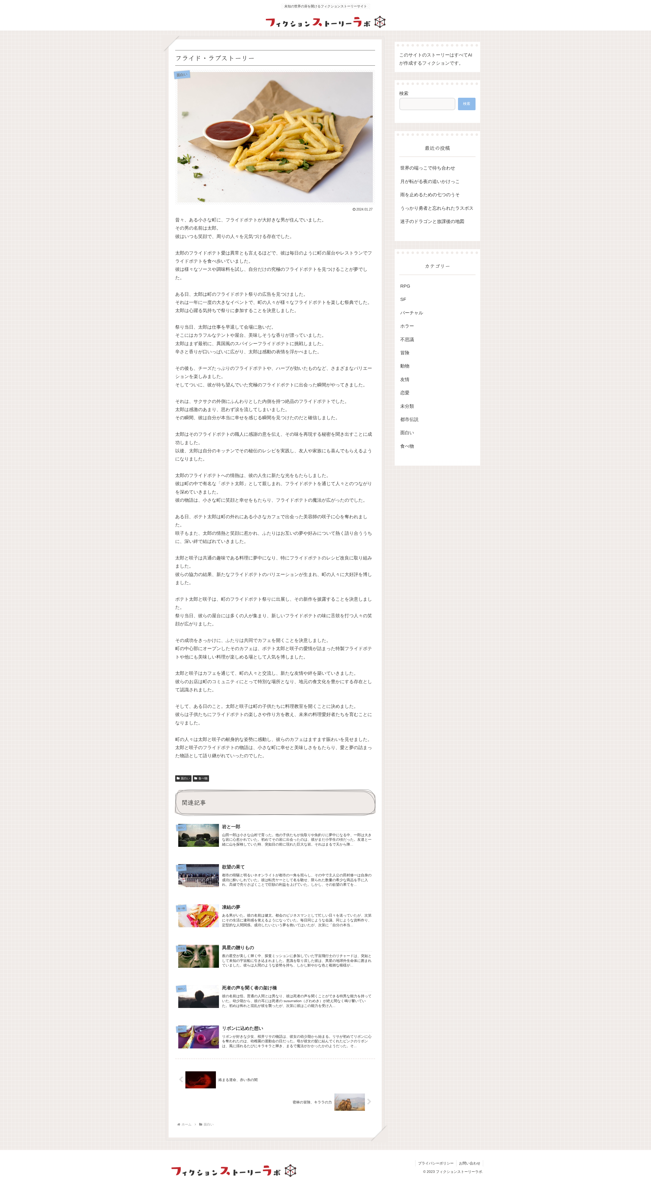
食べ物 (203, 778)
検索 (403, 93)
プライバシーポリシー (436, 1163)
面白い (185, 778)
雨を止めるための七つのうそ (430, 194)
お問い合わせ (469, 1163)
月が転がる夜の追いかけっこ (430, 181)
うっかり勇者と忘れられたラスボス (437, 208)
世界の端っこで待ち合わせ (427, 168)
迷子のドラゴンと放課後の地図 (432, 221)
